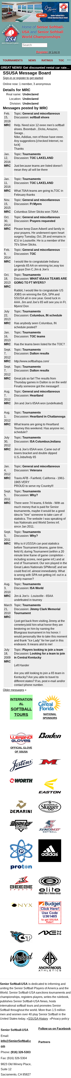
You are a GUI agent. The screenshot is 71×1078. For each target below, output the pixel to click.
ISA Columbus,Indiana (45, 441)
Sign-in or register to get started (23, 78)
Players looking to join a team (42, 649)
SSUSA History (38, 1018)
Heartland (36, 395)
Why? (34, 495)
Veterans (36, 470)
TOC (61, 60)
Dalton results (39, 353)
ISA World (37, 588)
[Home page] (11, 43)
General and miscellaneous (41, 113)
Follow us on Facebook (54, 1028)
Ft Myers (36, 203)
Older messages (13, 689)
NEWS (32, 60)
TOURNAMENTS (13, 60)
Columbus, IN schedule (46, 315)
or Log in (48, 52)
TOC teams (37, 336)
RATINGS (47, 60)
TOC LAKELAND (41, 157)
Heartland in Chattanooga (47, 416)
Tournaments (31, 154)
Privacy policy (60, 1018)
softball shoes (39, 117)
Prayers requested (42, 221)
